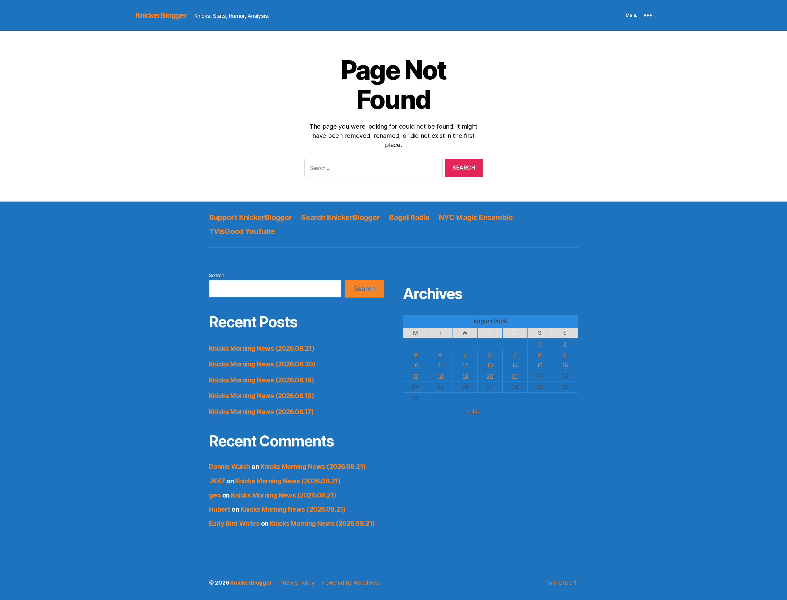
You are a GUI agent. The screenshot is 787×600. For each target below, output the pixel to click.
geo (215, 495)
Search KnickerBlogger (340, 217)
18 (440, 376)
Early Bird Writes (234, 523)
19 (465, 376)
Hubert (219, 509)
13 (490, 365)
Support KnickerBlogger (250, 217)
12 (465, 365)
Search (216, 275)
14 (515, 365)
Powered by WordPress (351, 582)
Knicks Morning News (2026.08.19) (261, 380)
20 (490, 376)
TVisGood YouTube (242, 231)
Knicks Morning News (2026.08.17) (261, 412)
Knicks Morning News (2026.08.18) (261, 396)
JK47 (217, 481)
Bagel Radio (409, 217)
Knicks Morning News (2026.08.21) (261, 348)
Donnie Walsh (229, 466)
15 (540, 365)
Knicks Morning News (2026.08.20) (262, 364)
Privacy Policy (296, 582)
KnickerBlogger (161, 15)
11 (440, 365)
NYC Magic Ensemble (476, 217)
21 (515, 376)
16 (565, 365)
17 (415, 376)
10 (415, 365)
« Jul (473, 410)
